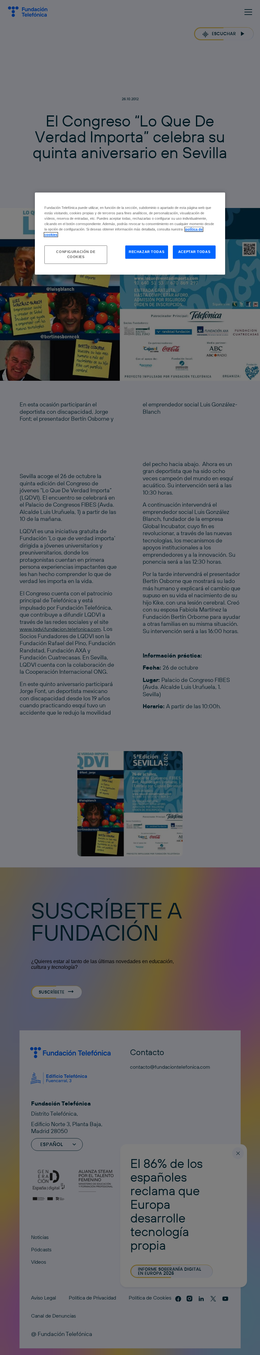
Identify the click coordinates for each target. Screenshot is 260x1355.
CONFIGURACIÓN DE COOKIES (75, 254)
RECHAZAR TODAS (146, 252)
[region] (130, 233)
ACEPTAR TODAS (194, 252)
